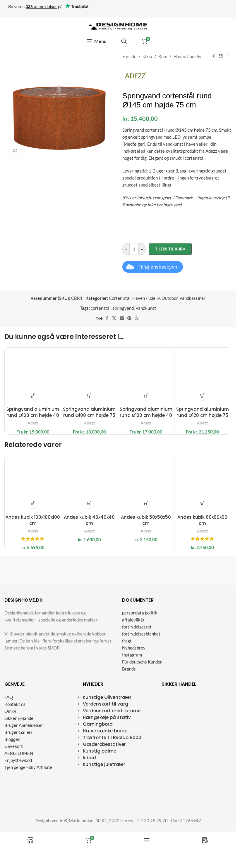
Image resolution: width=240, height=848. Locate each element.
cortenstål (101, 308)
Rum (162, 56)
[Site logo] (118, 25)
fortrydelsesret (137, 626)
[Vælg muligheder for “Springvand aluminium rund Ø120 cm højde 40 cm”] (146, 395)
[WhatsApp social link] (136, 318)
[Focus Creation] (205, 570)
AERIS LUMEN (18, 753)
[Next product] (227, 56)
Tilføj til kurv (170, 249)
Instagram (132, 654)
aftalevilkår (133, 619)
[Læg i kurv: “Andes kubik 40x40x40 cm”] (89, 503)
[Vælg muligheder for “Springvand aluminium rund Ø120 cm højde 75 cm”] (202, 395)
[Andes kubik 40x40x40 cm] (89, 483)
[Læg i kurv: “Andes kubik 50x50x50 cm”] (146, 503)
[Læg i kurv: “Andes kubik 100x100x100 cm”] (33, 503)
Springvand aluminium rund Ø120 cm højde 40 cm (146, 415)
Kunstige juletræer (104, 764)
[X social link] (114, 318)
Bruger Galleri (18, 732)
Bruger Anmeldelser (23, 725)
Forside (129, 56)
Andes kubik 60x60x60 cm (202, 520)
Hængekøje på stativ (107, 717)
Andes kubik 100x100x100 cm (33, 520)
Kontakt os (14, 704)
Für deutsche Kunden (142, 661)
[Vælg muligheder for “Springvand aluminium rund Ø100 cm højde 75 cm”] (89, 395)
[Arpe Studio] (89, 570)
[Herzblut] (147, 570)
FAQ (8, 697)
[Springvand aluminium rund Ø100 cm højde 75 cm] (89, 375)
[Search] (124, 41)
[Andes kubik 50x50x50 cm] (146, 483)
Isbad (89, 758)
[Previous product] (213, 56)
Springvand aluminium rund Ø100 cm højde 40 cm (32, 415)
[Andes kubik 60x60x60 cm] (202, 483)
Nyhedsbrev (133, 647)
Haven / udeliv (187, 56)
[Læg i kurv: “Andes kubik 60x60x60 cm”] (202, 503)
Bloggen (12, 739)
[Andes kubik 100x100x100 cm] (33, 483)
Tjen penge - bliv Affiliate (28, 767)
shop (147, 56)
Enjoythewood (18, 760)
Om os (10, 711)
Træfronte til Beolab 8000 (112, 737)
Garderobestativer (104, 744)
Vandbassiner (192, 298)
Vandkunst (146, 308)
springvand (123, 308)
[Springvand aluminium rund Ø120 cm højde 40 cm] (146, 375)
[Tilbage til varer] (220, 56)
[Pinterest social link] (129, 318)
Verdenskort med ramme (111, 711)
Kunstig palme (99, 751)
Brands (129, 668)
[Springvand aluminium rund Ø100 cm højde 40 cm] (33, 375)
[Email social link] (122, 318)
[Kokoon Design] (31, 570)
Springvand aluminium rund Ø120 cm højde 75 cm (202, 415)
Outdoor (170, 298)
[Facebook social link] (106, 318)
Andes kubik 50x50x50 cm (146, 520)
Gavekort (13, 746)
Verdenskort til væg (105, 704)
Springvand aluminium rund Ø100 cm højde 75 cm (89, 415)
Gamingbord (98, 724)
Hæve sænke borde (105, 731)
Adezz (33, 422)
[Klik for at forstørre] (15, 150)
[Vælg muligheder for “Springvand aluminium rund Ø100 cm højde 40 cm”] (33, 395)
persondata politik (139, 612)
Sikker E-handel (19, 718)
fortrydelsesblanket (141, 633)
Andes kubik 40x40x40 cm (89, 520)
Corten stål (120, 298)
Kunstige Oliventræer (107, 697)
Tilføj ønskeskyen (157, 267)
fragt (127, 640)
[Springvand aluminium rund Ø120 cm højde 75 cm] (202, 375)
